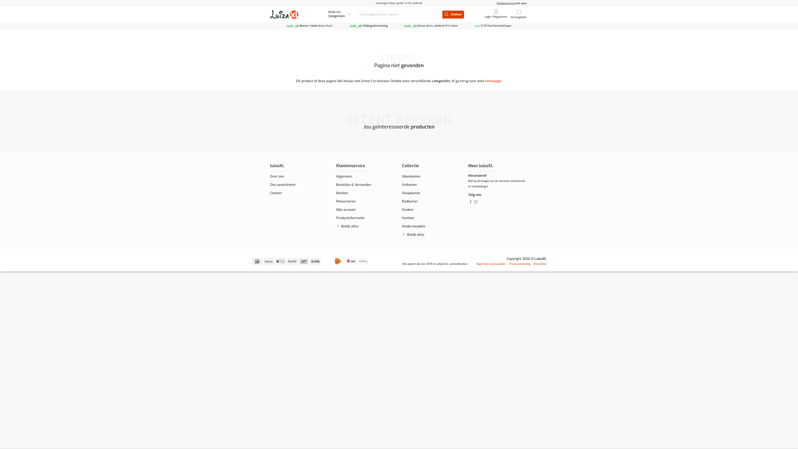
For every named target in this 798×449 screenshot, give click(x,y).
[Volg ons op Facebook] (470, 202)
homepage (493, 81)
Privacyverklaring (519, 264)
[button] (339, 14)
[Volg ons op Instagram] (475, 202)
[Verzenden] (453, 15)
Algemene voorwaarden (491, 264)
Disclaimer (540, 264)
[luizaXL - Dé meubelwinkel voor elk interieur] (284, 14)
